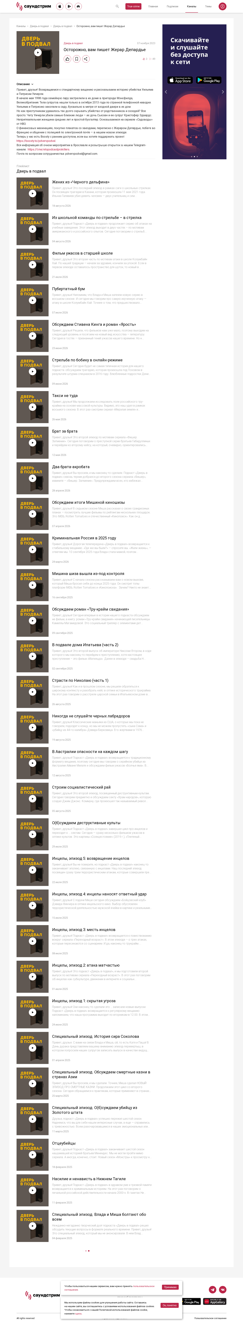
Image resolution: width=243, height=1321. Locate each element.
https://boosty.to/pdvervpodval (36, 141)
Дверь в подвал (39, 26)
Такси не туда (65, 395)
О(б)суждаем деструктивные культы (86, 823)
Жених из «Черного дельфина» (80, 182)
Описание (23, 84)
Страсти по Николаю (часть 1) (80, 680)
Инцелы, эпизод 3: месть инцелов (83, 929)
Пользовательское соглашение (210, 1318)
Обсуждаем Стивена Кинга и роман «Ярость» (94, 324)
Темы (208, 6)
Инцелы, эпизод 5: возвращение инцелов (90, 858)
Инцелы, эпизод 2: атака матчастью (86, 965)
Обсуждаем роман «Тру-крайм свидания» (90, 609)
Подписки (172, 6)
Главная (153, 6)
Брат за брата (65, 431)
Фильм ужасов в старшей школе (82, 253)
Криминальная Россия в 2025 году (84, 538)
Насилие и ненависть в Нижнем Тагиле (89, 1179)
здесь (78, 1313)
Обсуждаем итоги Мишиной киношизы (88, 502)
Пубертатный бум (68, 289)
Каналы (191, 6)
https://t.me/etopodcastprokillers (48, 149)
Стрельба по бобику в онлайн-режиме (87, 360)
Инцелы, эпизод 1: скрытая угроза (84, 1001)
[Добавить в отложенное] (76, 59)
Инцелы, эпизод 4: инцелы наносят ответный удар (99, 894)
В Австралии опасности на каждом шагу (90, 751)
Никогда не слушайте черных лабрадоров (91, 716)
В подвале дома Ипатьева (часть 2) (85, 645)
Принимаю (170, 1287)
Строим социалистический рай (81, 787)
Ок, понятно (170, 1305)
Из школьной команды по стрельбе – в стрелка (97, 217)
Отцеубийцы (64, 1143)
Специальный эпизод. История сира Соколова (95, 1036)
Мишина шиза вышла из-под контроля (88, 573)
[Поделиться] (86, 59)
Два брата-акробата (71, 467)
